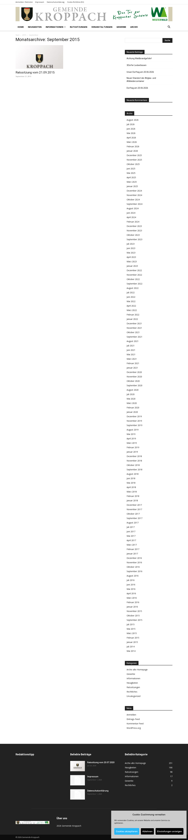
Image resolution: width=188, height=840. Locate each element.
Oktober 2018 (133, 465)
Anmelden (131, 714)
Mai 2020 (131, 398)
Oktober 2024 (133, 199)
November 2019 (134, 420)
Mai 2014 (131, 651)
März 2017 (132, 544)
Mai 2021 (131, 354)
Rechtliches (132, 691)
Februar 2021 (133, 363)
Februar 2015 (133, 637)
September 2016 (134, 571)
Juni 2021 (131, 350)
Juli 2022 (131, 292)
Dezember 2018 (134, 456)
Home (21, 27)
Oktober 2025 (133, 164)
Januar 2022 (132, 319)
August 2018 (133, 474)
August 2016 (133, 575)
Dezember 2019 (134, 416)
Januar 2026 (132, 150)
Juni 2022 (131, 296)
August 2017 (133, 522)
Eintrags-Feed (133, 719)
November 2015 (134, 611)
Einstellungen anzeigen (169, 831)
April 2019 (131, 438)
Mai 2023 (131, 252)
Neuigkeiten (35, 27)
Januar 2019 (132, 451)
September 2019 (134, 425)
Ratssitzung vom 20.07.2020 (100, 762)
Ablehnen (147, 831)
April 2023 (131, 257)
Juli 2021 (131, 345)
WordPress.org (134, 728)
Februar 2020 (133, 407)
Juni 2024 (131, 212)
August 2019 (133, 429)
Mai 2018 (131, 482)
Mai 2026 (131, 133)
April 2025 (131, 177)
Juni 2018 (131, 478)
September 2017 (134, 518)
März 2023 (132, 261)
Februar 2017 (133, 549)
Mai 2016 (131, 589)
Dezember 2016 (134, 558)
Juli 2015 (131, 624)
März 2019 (132, 443)
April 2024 (131, 217)
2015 (24, 35)
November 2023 (134, 230)
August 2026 (133, 119)
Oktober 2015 (133, 615)
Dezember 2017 (134, 504)
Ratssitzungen (78, 27)
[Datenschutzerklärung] (77, 794)
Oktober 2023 (133, 235)
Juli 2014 (131, 646)
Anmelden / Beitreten (24, 2)
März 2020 (132, 403)
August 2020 (133, 389)
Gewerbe (121, 27)
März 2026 (132, 142)
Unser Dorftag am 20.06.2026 (140, 72)
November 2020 (134, 376)
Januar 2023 (132, 266)
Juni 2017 (131, 531)
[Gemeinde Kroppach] (94, 14)
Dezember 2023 (134, 226)
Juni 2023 (131, 248)
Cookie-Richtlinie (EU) (75, 2)
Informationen (54, 27)
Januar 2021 (132, 367)
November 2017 (134, 509)
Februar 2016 (133, 602)
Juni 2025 (131, 168)
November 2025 (134, 159)
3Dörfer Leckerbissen (136, 65)
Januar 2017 (132, 553)
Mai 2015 (131, 628)
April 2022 (131, 305)
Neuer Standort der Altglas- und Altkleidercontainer (141, 79)
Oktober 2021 (133, 332)
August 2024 (133, 208)
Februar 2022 (133, 314)
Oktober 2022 (133, 279)
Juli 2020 (131, 394)
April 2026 (131, 137)
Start (17, 35)
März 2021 (132, 358)
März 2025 (132, 181)
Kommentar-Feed (135, 723)
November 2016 (134, 562)
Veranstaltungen (101, 27)
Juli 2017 (131, 527)
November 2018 (134, 460)
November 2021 (134, 327)
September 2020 (134, 385)
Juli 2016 (131, 580)
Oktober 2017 (133, 513)
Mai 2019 (131, 434)
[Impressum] (77, 780)
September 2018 (134, 469)
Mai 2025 (131, 173)
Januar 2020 (132, 412)
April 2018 (131, 487)
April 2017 (131, 540)
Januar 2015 (132, 642)
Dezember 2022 (134, 270)
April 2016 (131, 593)
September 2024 (134, 204)
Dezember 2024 (134, 190)
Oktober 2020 (133, 381)
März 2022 (132, 310)
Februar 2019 (133, 447)
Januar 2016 (132, 606)
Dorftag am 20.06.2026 (137, 88)
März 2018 (132, 491)
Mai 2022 (131, 301)
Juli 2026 (131, 124)
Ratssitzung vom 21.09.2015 (35, 72)
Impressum (39, 2)
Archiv (134, 27)
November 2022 (134, 274)
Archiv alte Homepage (137, 669)
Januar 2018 (132, 500)
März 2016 (132, 597)
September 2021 (134, 336)
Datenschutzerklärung (55, 2)
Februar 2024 (133, 221)
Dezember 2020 (134, 372)
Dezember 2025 (134, 155)
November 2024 (134, 195)
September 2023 (134, 239)
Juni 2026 (131, 128)
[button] (168, 27)
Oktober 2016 (133, 566)
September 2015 (134, 620)
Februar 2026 (133, 146)
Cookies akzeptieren (127, 831)
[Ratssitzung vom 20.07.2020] (77, 766)
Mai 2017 (131, 535)
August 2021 (133, 341)
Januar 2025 (132, 186)
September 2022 (134, 283)
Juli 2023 (131, 243)
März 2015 (132, 633)
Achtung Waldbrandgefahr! (139, 58)
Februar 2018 (133, 496)
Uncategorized (133, 696)
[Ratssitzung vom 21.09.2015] (39, 57)
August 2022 (133, 288)
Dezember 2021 (134, 323)
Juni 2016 (131, 584)
